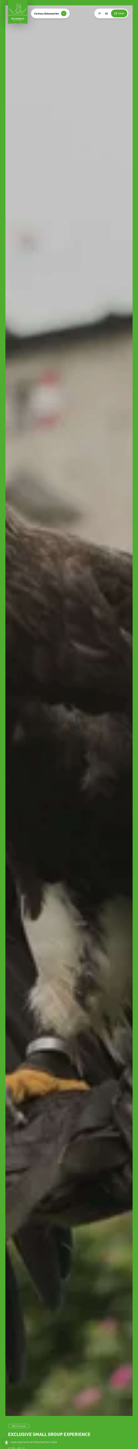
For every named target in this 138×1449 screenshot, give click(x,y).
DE (106, 13)
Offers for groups (19, 1426)
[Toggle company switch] (63, 13)
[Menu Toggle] (100, 13)
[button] (6, 1442)
